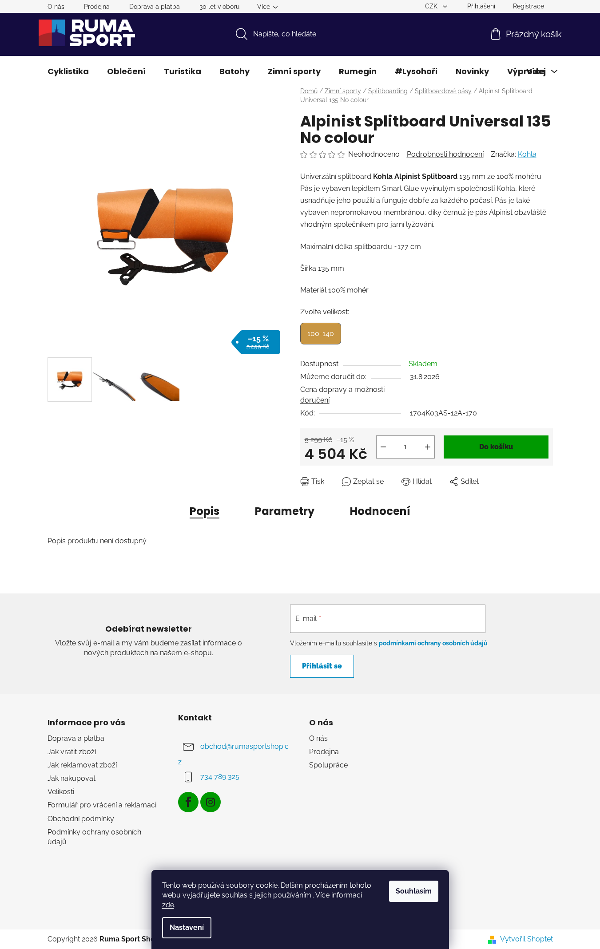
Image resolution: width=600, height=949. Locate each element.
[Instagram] (210, 802)
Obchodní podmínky (81, 819)
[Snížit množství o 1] (383, 447)
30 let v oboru (219, 6)
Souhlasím (414, 891)
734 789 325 (219, 776)
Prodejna (97, 6)
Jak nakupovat (71, 778)
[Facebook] (188, 802)
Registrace (528, 6)
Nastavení (187, 927)
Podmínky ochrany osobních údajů (94, 837)
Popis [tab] (204, 511)
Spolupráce (328, 765)
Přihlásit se (322, 666)
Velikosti (61, 791)
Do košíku (496, 447)
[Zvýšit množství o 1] (427, 447)
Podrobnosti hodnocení (445, 154)
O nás (56, 6)
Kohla (527, 154)
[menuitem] (68, 71)
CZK (432, 6)
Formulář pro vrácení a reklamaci (102, 805)
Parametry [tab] (284, 511)
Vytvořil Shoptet (526, 939)
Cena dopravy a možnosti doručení (342, 394)
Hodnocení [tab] (380, 511)
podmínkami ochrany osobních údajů (433, 643)
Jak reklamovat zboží (82, 765)
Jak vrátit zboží (72, 751)
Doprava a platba (154, 6)
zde (168, 905)
